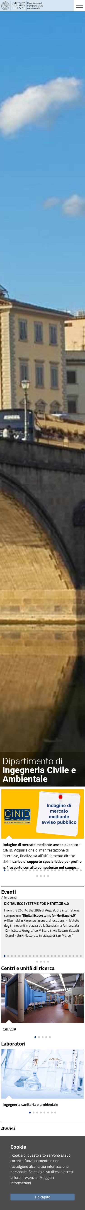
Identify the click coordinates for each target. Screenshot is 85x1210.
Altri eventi (9, 897)
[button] (4, 956)
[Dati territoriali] (42, 1079)
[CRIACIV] (42, 1003)
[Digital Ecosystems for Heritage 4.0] (42, 928)
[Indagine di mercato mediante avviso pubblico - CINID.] (42, 830)
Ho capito (42, 1197)
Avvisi (8, 1128)
